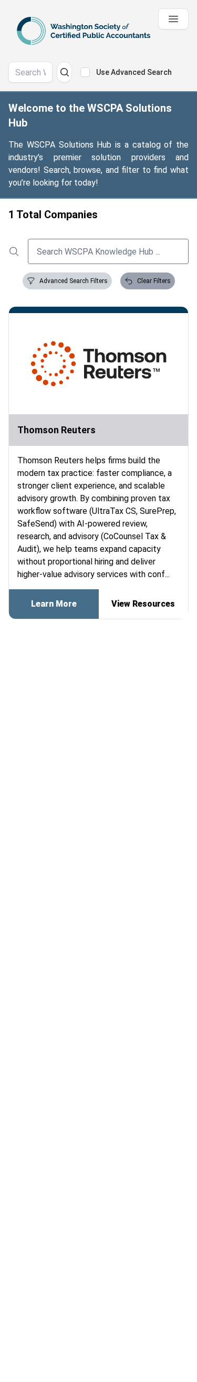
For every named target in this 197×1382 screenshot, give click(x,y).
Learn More (54, 604)
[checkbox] (85, 72)
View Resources (143, 604)
